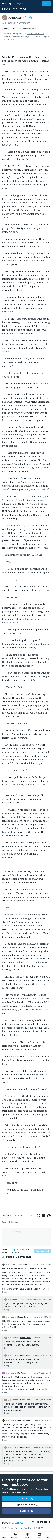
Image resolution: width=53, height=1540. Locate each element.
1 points (12, 1317)
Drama (5, 28)
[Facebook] (45, 1522)
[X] (33, 1522)
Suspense (16, 28)
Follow (28, 18)
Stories (39, 1537)
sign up (15, 1249)
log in (25, 1249)
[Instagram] (37, 1522)
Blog (49, 1537)
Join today (25, 1498)
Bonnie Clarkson (24, 1317)
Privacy (18, 1528)
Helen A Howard (23, 1420)
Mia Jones (21, 1373)
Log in (46, 3)
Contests (28, 1537)
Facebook (25, 1511)
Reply (4, 1292)
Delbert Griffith (24, 1264)
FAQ (4, 1528)
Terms (10, 1528)
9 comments (23, 23)
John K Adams (26, 1299)
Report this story (10, 1222)
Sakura (10, 40)
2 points (12, 1264)
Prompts (15, 1537)
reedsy (12, 3)
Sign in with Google (25, 1504)
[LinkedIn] (41, 1522)
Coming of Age (29, 28)
